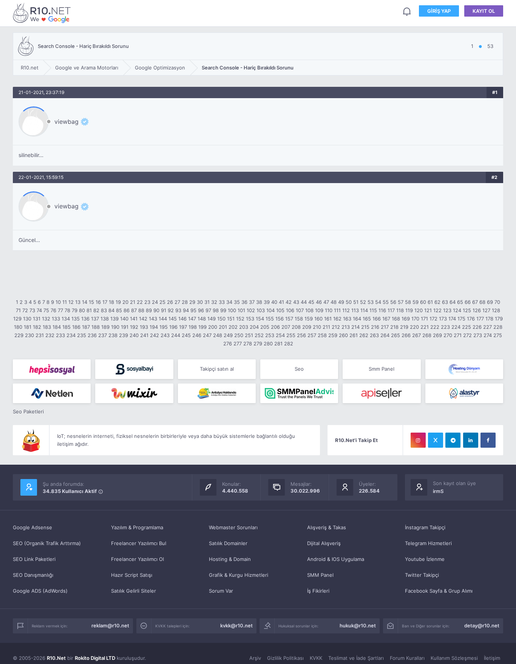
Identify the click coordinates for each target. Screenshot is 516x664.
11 (64, 302)
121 (428, 310)
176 (471, 319)
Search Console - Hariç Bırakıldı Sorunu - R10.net (43, 12)
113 (355, 310)
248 (217, 335)
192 (134, 327)
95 (193, 310)
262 (363, 335)
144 (163, 319)
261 (353, 335)
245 (186, 335)
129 (17, 319)
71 (18, 310)
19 (118, 302)
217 (385, 327)
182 (37, 327)
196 (173, 327)
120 (418, 310)
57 (400, 302)
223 (445, 327)
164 (357, 319)
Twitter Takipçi (422, 575)
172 (433, 319)
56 (393, 302)
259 (332, 335)
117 (391, 310)
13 (77, 302)
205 (264, 327)
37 (252, 302)
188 (95, 327)
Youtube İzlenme (425, 559)
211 (326, 327)
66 (468, 302)
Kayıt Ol (484, 11)
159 (308, 319)
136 (85, 319)
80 (82, 310)
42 (289, 302)
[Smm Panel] (52, 369)
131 (36, 319)
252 (259, 335)
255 (290, 335)
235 (81, 335)
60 (423, 302)
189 (105, 327)
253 (269, 335)
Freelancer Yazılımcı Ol (137, 559)
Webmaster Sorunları (233, 527)
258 (322, 335)
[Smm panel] (299, 393)
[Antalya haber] (217, 393)
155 (270, 319)
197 (183, 327)
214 (355, 327)
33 (222, 302)
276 (227, 343)
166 (376, 319)
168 (396, 319)
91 (163, 310)
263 (374, 335)
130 (27, 319)
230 (29, 335)
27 (177, 302)
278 (247, 343)
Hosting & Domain (230, 559)
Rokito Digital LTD (95, 658)
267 (416, 335)
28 (185, 302)
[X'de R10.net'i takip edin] (435, 440)
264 (384, 335)
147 (192, 319)
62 (437, 302)
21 (132, 302)
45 (311, 302)
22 (140, 302)
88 (141, 310)
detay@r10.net (481, 625)
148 (202, 319)
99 (223, 310)
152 (240, 319)
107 (300, 310)
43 (296, 302)
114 (364, 310)
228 (497, 327)
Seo (299, 369)
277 (237, 343)
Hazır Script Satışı (131, 575)
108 (309, 310)
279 (257, 343)
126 (477, 310)
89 (149, 310)
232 (49, 335)
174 (452, 319)
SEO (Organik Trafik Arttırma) (47, 543)
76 (53, 310)
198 (192, 327)
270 (447, 335)
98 (216, 310)
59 (415, 302)
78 (67, 310)
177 (480, 319)
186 (76, 327)
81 (89, 310)
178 (489, 319)
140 (124, 319)
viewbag (66, 121)
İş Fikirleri (318, 591)
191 (124, 327)
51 (355, 302)
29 (192, 302)
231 (40, 335)
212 (336, 327)
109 (319, 310)
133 (56, 319)
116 (382, 310)
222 (434, 327)
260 (343, 335)
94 (186, 310)
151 (231, 319)
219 (404, 327)
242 (154, 335)
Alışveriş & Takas (326, 527)
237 (102, 335)
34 (229, 302)
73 (32, 310)
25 (162, 302)
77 (60, 310)
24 (155, 302)
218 (394, 327)
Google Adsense (32, 527)
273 (477, 335)
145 (172, 319)
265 (395, 335)
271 (458, 335)
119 (409, 310)
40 (274, 302)
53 (371, 302)
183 (47, 327)
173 (443, 319)
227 (487, 327)
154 (260, 319)
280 (268, 343)
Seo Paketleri (28, 411)
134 (66, 319)
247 (207, 335)
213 (345, 327)
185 (66, 327)
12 (71, 302)
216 (375, 327)
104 (270, 310)
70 (497, 302)
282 (288, 343)
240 (134, 335)
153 (250, 319)
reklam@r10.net (110, 625)
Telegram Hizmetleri (428, 543)
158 (299, 319)
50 (349, 302)
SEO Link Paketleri (34, 559)
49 (341, 302)
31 (207, 302)
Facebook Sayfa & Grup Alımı (439, 591)
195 (163, 327)
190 (115, 327)
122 (437, 310)
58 (408, 302)
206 (275, 327)
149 (211, 319)
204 (254, 327)
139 (114, 319)
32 (214, 302)
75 (46, 310)
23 (147, 302)
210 (317, 327)
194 (154, 327)
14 (84, 302)
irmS (438, 491)
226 (477, 327)
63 (445, 302)
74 (39, 310)
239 (123, 335)
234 (71, 335)
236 (92, 335)
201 (223, 327)
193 (144, 327)
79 (74, 310)
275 (497, 335)
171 (424, 319)
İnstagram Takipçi (425, 527)
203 (243, 327)
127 (486, 310)
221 (424, 327)
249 (228, 335)
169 (406, 319)
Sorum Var (221, 591)
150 (221, 319)
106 (290, 310)
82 (96, 310)
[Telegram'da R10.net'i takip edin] (452, 440)
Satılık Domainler (228, 543)
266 (406, 335)
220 (414, 327)
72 (25, 310)
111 (337, 310)
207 (285, 327)
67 (475, 302)
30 (200, 302)
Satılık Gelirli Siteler (133, 591)
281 (278, 343)
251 (249, 335)
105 (280, 310)
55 (386, 302)
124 (457, 310)
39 (267, 302)
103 (260, 310)
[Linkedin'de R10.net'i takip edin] (470, 440)
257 (311, 335)
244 (175, 335)
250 (238, 335)
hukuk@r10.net (358, 625)
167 (386, 319)
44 (304, 302)
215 (365, 327)
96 (201, 310)
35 (237, 302)
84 (111, 310)
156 (279, 319)
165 (367, 319)
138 (104, 319)
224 (455, 327)
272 (467, 335)
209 (306, 327)
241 (144, 335)
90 (156, 310)
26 (170, 302)
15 (91, 302)
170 (415, 319)
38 (259, 302)
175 (461, 319)
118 (400, 310)
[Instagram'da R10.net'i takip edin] (418, 440)
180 (18, 327)
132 (46, 319)
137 (95, 319)
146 (182, 319)
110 (328, 310)
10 (58, 302)
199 (202, 327)
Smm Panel (381, 369)
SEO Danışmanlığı (33, 575)
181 (27, 327)
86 (127, 310)
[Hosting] (464, 369)
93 (178, 310)
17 (104, 302)
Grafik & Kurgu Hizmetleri (238, 575)
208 (296, 327)
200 (212, 327)
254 (280, 335)
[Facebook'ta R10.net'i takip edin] (488, 440)
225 (466, 327)
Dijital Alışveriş (324, 543)
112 (346, 310)
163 (347, 319)
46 (319, 302)
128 (496, 310)
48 (334, 302)
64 (453, 302)
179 (499, 319)
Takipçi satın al (217, 369)
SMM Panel (320, 575)
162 (337, 319)
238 (112, 335)
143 (153, 319)
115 (373, 310)
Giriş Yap (439, 11)
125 (467, 310)
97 (208, 310)
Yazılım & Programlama (137, 527)
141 (133, 319)
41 (281, 302)
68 (482, 302)
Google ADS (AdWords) (40, 591)
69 (490, 302)
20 (125, 302)
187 (86, 327)
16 (98, 302)
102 (251, 310)
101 (241, 310)
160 (318, 319)
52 (363, 302)
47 (326, 302)
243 (165, 335)
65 (460, 302)
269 (437, 335)
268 (426, 335)
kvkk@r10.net (236, 625)
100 (232, 310)
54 (378, 302)
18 (111, 302)
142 (143, 319)
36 (244, 302)
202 (233, 327)
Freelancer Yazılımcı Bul (138, 543)
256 (301, 335)
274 (488, 335)
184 (57, 327)
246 (196, 335)
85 (119, 310)
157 (289, 319)
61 (430, 302)
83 (104, 310)
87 (134, 310)
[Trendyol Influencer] (134, 393)
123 (447, 310)
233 (60, 335)
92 (171, 310)
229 (18, 335)
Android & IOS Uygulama (335, 559)
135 (75, 319)
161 (328, 319)
